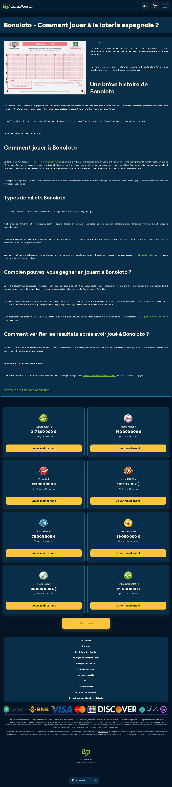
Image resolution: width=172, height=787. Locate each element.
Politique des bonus (86, 669)
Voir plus (86, 623)
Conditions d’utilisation (86, 652)
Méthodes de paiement (86, 692)
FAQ (86, 681)
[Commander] (156, 6)
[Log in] (145, 6)
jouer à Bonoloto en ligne (144, 255)
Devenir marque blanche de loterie (86, 698)
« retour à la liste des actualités (27, 390)
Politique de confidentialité (86, 658)
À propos (86, 646)
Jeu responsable (86, 675)
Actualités (86, 640)
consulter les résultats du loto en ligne (99, 375)
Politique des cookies (86, 663)
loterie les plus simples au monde (46, 162)
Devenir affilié (86, 686)
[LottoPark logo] (18, 6)
